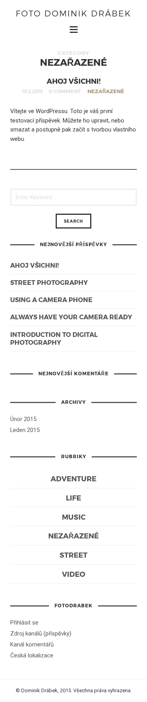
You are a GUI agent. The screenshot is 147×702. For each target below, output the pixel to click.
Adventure (73, 478)
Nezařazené (105, 91)
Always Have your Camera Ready (71, 316)
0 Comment (65, 91)
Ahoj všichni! (74, 81)
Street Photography (49, 282)
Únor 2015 (23, 419)
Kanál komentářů (32, 644)
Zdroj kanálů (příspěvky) (40, 633)
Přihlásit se (24, 622)
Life (73, 497)
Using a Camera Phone (51, 299)
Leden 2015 (25, 430)
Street (73, 555)
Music (73, 517)
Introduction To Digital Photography (54, 338)
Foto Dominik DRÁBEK (73, 13)
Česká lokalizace (31, 655)
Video (73, 574)
